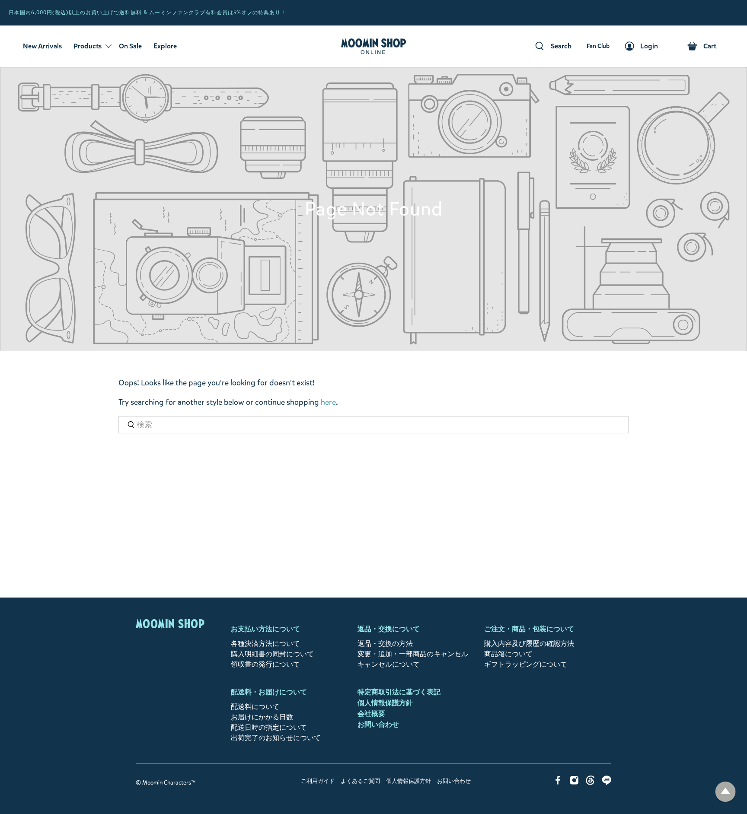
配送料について (255, 706)
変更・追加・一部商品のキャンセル (413, 653)
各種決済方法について (265, 643)
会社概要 (371, 713)
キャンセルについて (389, 664)
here (328, 402)
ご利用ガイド (318, 781)
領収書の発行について (265, 664)
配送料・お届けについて (269, 691)
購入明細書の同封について (272, 653)
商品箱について (508, 653)
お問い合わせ (378, 724)
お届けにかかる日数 (262, 717)
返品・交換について (389, 628)
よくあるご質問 (360, 781)
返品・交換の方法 (385, 643)
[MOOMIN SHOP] (373, 46)
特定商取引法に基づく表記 (399, 691)
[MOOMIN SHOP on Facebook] (558, 782)
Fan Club (731, 13)
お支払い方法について (265, 628)
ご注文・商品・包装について (529, 628)
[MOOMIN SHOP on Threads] (590, 782)
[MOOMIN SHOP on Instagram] (574, 782)
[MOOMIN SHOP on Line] (607, 782)
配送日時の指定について (269, 727)
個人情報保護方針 (385, 702)
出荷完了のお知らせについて (276, 737)
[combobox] (373, 425)
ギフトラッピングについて (525, 664)
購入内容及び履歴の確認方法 (529, 643)
